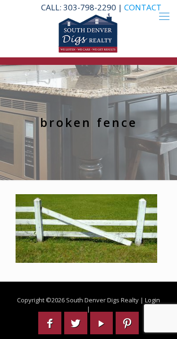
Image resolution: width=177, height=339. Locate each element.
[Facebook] (49, 323)
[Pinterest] (127, 323)
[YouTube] (101, 323)
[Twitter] (75, 323)
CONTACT (142, 7)
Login (152, 300)
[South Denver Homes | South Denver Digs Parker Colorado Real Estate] (88, 33)
